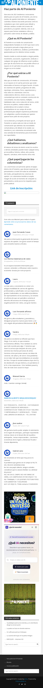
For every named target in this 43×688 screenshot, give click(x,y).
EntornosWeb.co (21, 681)
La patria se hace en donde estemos (18, 628)
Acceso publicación (13, 666)
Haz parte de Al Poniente (15, 659)
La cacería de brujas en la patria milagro (19, 636)
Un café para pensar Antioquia (16, 632)
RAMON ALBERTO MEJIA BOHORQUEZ (20, 398)
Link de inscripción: (21, 188)
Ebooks (9, 662)
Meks (26, 679)
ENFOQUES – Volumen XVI (15, 639)
